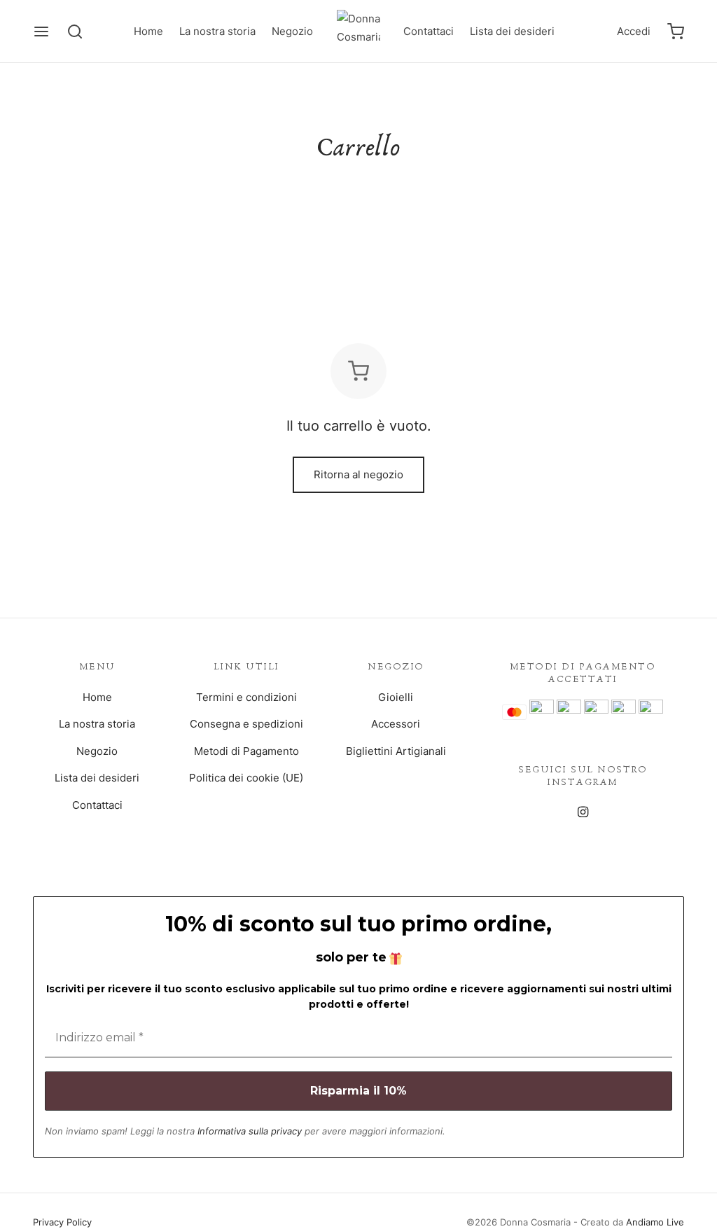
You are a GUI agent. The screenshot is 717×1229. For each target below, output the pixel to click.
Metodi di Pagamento (246, 751)
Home (148, 31)
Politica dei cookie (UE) (246, 777)
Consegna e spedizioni (246, 723)
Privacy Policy (62, 1222)
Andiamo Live (655, 1222)
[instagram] (582, 813)
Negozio (292, 31)
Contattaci (428, 31)
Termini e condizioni (246, 697)
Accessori (395, 723)
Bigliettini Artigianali (396, 751)
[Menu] (41, 31)
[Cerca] (75, 31)
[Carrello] (675, 31)
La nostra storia (217, 31)
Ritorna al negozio (358, 474)
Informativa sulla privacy (249, 1131)
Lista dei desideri (512, 31)
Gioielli (395, 697)
